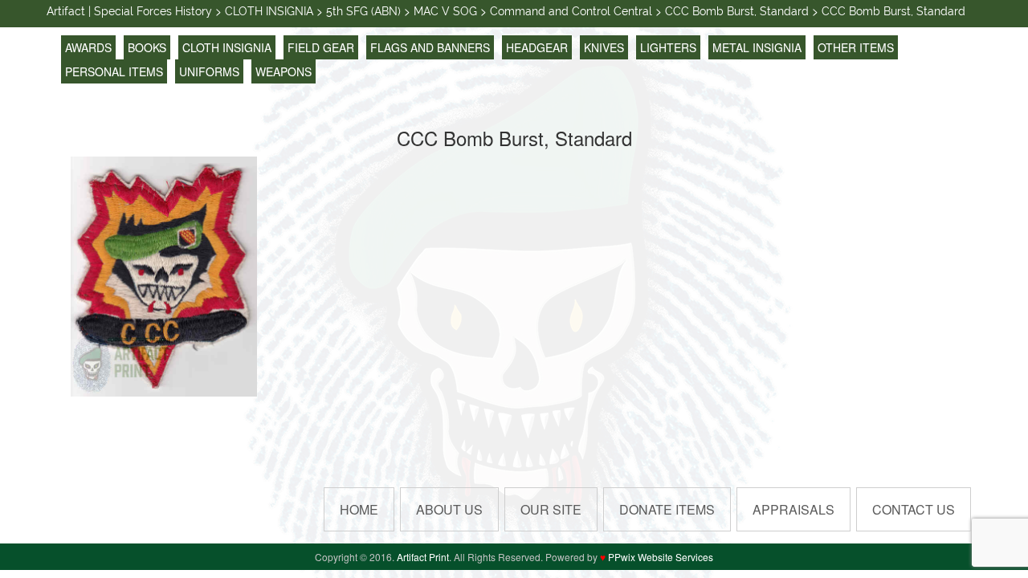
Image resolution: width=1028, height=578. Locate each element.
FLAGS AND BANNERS (430, 47)
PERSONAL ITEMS (114, 71)
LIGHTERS (668, 47)
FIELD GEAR (321, 47)
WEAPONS (283, 71)
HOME (359, 509)
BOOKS (147, 47)
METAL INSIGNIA (757, 47)
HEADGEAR (537, 47)
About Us (449, 509)
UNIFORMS (209, 71)
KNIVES (604, 47)
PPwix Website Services (660, 557)
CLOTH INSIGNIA (226, 47)
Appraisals (793, 509)
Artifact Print (423, 557)
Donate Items (667, 509)
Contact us (913, 509)
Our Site (550, 509)
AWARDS (88, 47)
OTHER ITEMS (856, 47)
